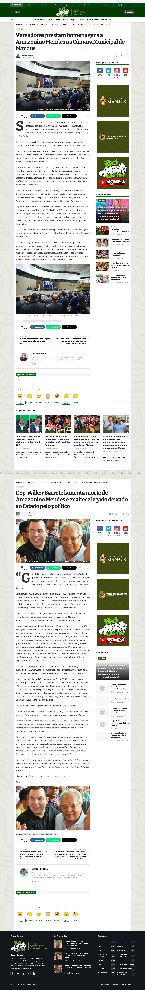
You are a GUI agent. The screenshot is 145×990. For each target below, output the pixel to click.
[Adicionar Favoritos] (88, 116)
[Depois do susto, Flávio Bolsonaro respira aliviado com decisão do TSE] (29, 424)
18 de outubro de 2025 (73, 948)
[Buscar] (133, 19)
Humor (125, 960)
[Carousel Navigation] (117, 5)
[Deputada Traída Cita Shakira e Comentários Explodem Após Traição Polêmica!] (58, 424)
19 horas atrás (118, 244)
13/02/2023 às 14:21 (29, 57)
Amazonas (106, 950)
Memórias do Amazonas (125, 973)
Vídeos (130, 12)
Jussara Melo (27, 55)
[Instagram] (124, 5)
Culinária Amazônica (125, 969)
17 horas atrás (118, 234)
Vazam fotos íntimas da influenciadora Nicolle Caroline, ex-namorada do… (76, 943)
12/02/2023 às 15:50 (29, 515)
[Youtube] (34, 973)
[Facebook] (32, 364)
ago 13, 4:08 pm (24, 448)
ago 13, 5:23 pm (52, 448)
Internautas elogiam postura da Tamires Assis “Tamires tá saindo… (76, 955)
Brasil (106, 964)
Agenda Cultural (125, 942)
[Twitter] (35, 881)
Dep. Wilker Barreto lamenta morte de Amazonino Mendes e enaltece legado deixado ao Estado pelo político (72, 500)
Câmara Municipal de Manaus (51, 321)
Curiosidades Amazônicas (125, 955)
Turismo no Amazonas (125, 965)
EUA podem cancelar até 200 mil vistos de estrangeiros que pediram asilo (49, 5)
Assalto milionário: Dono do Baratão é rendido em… (118, 277)
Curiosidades (106, 968)
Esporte (125, 946)
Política (20, 29)
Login (132, 5)
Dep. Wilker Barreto (48, 834)
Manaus (106, 942)
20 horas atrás (118, 270)
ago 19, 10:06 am (111, 451)
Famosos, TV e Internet (106, 955)
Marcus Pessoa (28, 513)
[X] (28, 973)
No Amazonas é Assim (28, 985)
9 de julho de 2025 (72, 973)
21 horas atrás (118, 282)
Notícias (102, 200)
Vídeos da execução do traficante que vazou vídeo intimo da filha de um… (77, 968)
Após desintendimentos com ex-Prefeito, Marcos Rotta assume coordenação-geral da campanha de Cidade (115, 442)
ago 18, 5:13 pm (81, 448)
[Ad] (113, 101)
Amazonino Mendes (31, 321)
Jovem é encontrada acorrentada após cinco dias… (119, 253)
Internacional (106, 973)
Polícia (106, 946)
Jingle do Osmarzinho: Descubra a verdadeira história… (120, 265)
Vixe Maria (125, 950)
